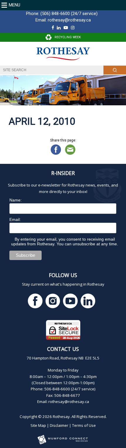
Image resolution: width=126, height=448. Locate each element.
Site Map (38, 425)
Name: (15, 200)
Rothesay (61, 416)
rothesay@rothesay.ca (69, 20)
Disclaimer (59, 425)
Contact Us (63, 348)
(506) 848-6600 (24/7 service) (69, 13)
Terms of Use (84, 425)
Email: (15, 219)
